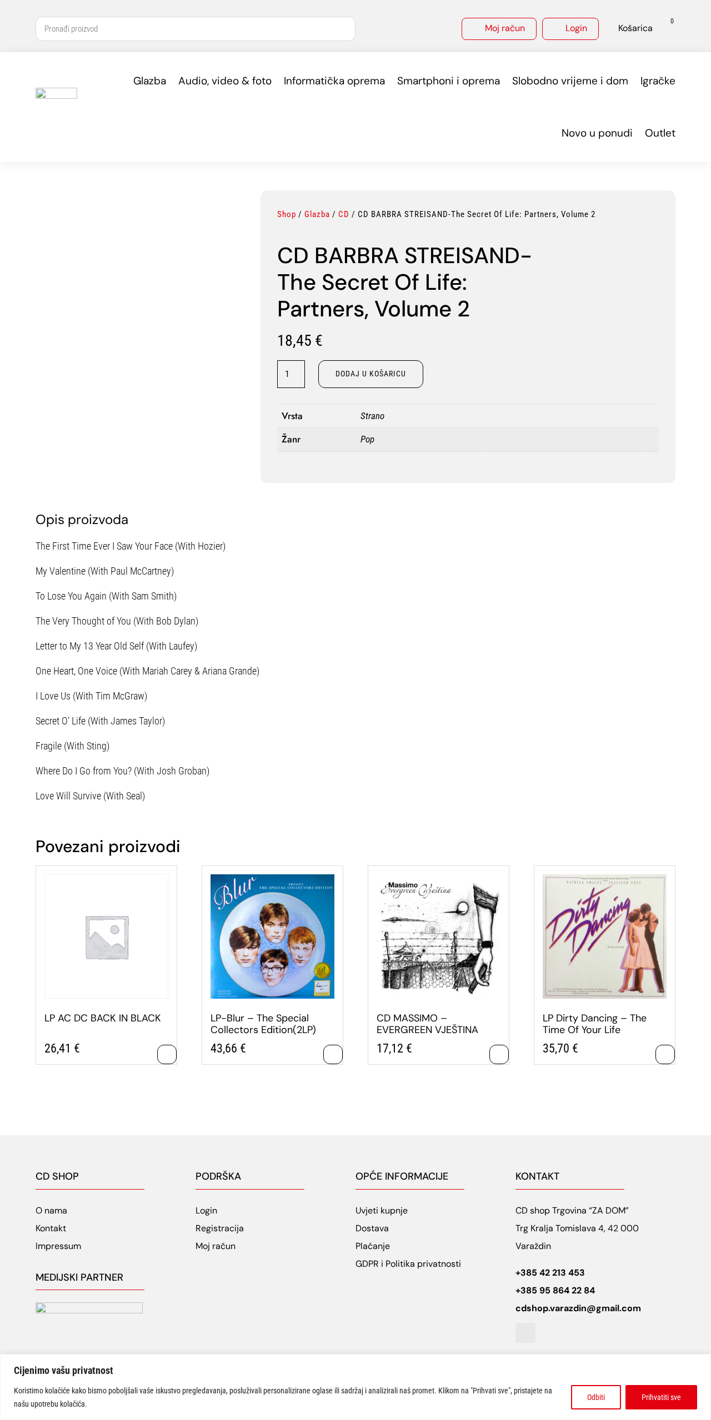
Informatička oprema (334, 81)
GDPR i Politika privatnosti (408, 1264)
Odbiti (596, 1397)
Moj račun (505, 28)
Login (576, 28)
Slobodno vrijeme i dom (570, 81)
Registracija (220, 1228)
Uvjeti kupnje (382, 1210)
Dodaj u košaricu (371, 373)
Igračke (657, 81)
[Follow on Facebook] (525, 1333)
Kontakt (51, 1228)
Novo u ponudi (597, 133)
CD (343, 214)
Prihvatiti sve (661, 1397)
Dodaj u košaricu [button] (167, 1054)
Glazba (149, 81)
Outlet (660, 133)
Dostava (372, 1228)
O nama (51, 1210)
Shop (286, 214)
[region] (355, 1387)
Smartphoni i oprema (448, 81)
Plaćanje (373, 1246)
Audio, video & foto (225, 81)
